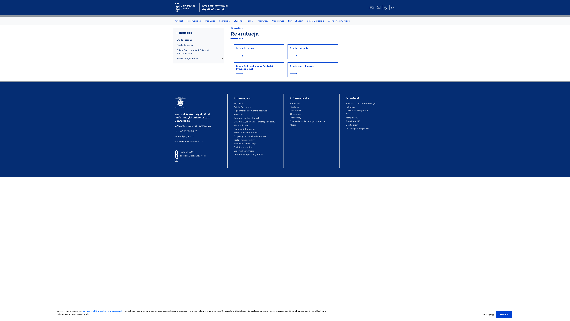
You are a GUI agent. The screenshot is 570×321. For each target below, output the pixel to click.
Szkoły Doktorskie (242, 107)
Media (293, 124)
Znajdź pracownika (243, 147)
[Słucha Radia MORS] (371, 7)
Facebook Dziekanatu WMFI (192, 155)
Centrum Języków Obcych (246, 118)
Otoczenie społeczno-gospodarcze (307, 121)
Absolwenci (295, 114)
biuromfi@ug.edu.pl (184, 136)
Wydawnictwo (241, 125)
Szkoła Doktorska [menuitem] (315, 20)
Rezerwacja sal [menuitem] (194, 20)
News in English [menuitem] (295, 20)
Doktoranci (295, 110)
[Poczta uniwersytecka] (378, 7)
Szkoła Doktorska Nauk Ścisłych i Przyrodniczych (254, 68)
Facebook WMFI (186, 152)
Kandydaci (295, 103)
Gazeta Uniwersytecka (357, 110)
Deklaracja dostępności (357, 128)
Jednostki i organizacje (245, 143)
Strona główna (237, 28)
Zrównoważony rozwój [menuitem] (339, 20)
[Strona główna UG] (185, 5)
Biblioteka (238, 114)
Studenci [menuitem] (238, 20)
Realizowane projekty (244, 140)
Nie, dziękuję (488, 314)
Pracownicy (295, 117)
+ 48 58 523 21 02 (194, 141)
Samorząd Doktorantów (246, 132)
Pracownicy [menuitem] (262, 20)
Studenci (294, 107)
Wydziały (238, 103)
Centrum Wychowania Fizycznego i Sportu (254, 121)
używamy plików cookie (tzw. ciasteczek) (103, 311)
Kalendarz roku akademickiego (361, 103)
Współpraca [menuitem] (278, 20)
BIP (347, 114)
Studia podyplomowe (302, 66)
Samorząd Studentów (244, 129)
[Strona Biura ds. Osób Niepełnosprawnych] (386, 7)
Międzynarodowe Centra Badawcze (251, 110)
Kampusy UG (352, 117)
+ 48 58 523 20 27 (188, 131)
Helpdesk (350, 107)
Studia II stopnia (299, 48)
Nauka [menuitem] (250, 20)
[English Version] (393, 7)
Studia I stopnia (245, 48)
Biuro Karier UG (353, 121)
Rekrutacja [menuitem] (224, 20)
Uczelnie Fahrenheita (244, 151)
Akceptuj (504, 314)
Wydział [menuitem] (179, 20)
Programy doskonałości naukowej (250, 136)
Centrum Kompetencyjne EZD (248, 154)
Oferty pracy (352, 124)
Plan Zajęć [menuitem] (210, 20)
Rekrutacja (184, 32)
